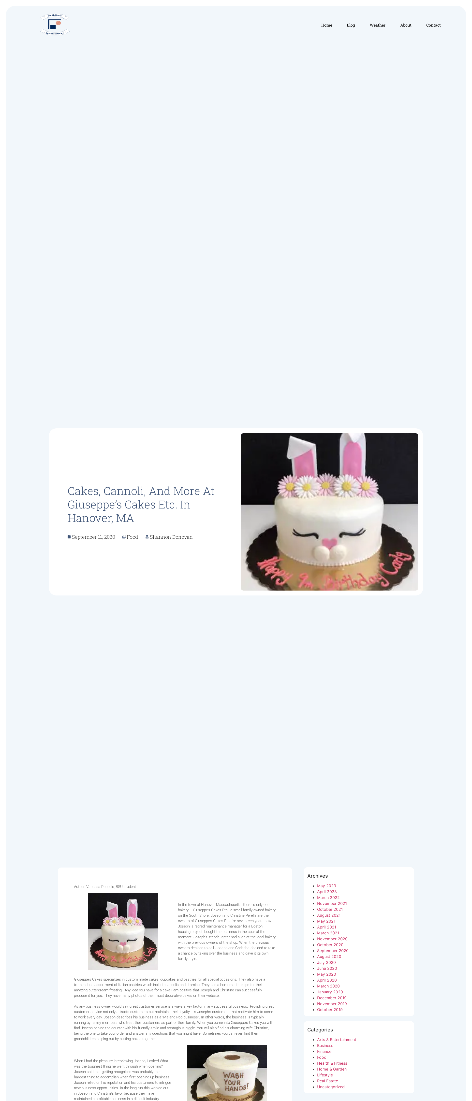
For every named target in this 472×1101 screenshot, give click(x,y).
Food (321, 1057)
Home (326, 25)
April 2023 (327, 891)
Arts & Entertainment (336, 1039)
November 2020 (332, 938)
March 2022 (328, 897)
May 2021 (326, 921)
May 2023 (326, 885)
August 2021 (328, 915)
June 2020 (327, 968)
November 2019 (332, 1003)
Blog (351, 25)
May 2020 (326, 974)
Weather (377, 25)
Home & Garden (332, 1069)
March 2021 (328, 932)
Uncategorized (331, 1086)
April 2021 (326, 927)
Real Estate (327, 1080)
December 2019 (332, 997)
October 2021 (330, 909)
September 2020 (333, 950)
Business (325, 1045)
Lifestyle (325, 1074)
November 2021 (332, 903)
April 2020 (327, 980)
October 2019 (330, 1009)
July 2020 (326, 962)
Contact (433, 25)
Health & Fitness (332, 1063)
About (406, 25)
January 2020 (330, 991)
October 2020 (330, 944)
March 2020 (328, 986)
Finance (324, 1051)
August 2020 (329, 956)
